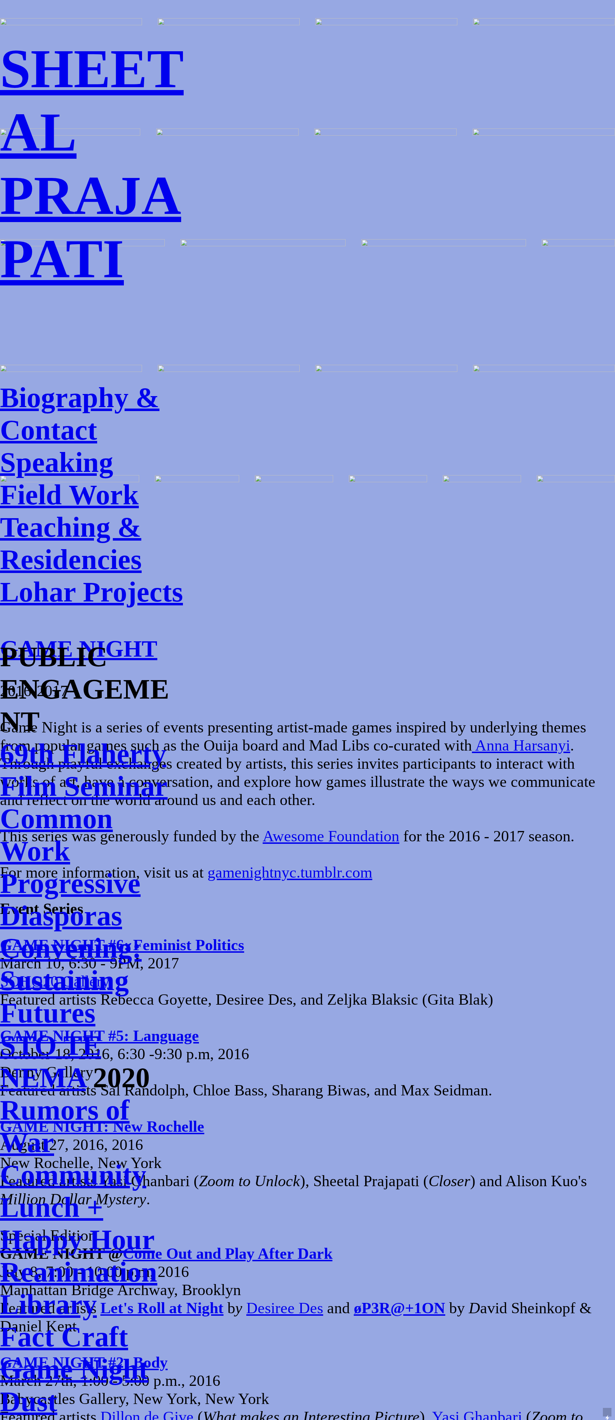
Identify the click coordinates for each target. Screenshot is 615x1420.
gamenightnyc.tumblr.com (289, 872)
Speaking (56, 462)
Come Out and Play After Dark (227, 1253)
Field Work (69, 494)
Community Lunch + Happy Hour (77, 1207)
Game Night (74, 1369)
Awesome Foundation (331, 836)
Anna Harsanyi (521, 745)
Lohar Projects (91, 592)
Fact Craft (64, 1336)
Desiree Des (284, 1308)
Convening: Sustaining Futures (71, 980)
